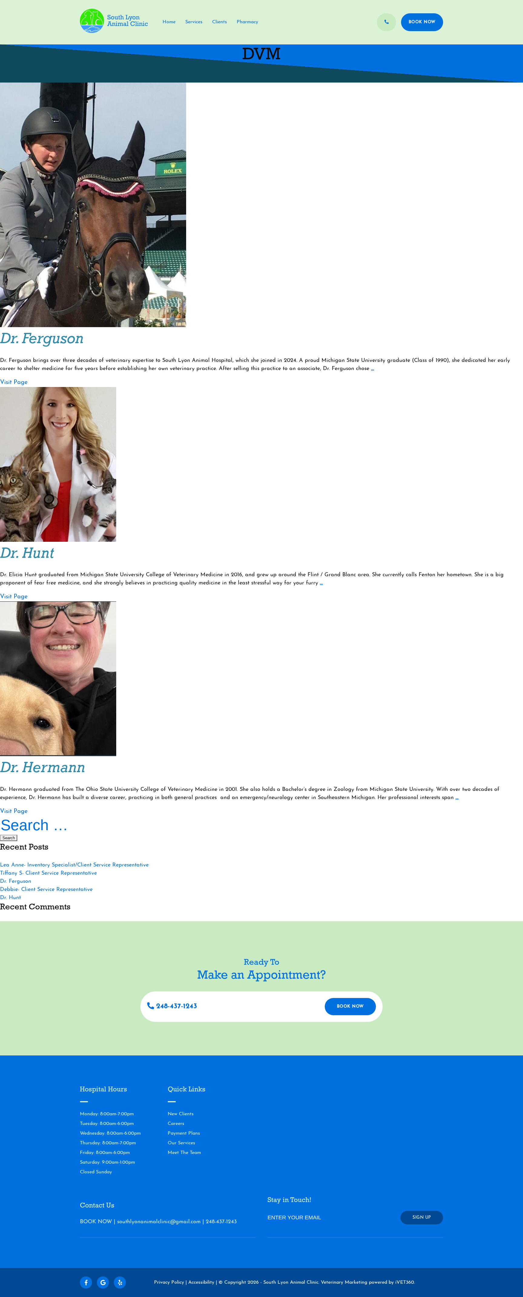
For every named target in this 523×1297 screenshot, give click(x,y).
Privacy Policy (169, 1282)
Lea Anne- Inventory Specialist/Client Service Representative (74, 865)
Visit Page (14, 382)
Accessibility (201, 1282)
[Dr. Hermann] (58, 755)
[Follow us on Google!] (103, 1282)
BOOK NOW (96, 1222)
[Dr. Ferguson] (93, 326)
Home (169, 22)
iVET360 (404, 1282)
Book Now (422, 22)
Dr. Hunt (10, 898)
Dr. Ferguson (15, 881)
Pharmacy (247, 22)
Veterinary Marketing (344, 1282)
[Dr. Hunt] (58, 540)
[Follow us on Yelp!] (120, 1282)
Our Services (181, 1143)
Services (193, 22)
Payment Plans (184, 1133)
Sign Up (422, 1217)
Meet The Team (184, 1152)
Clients (219, 22)
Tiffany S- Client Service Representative (48, 873)
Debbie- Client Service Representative (46, 889)
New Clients (181, 1114)
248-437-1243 (175, 1006)
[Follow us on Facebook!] (86, 1282)
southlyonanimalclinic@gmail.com (159, 1222)
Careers (176, 1123)
